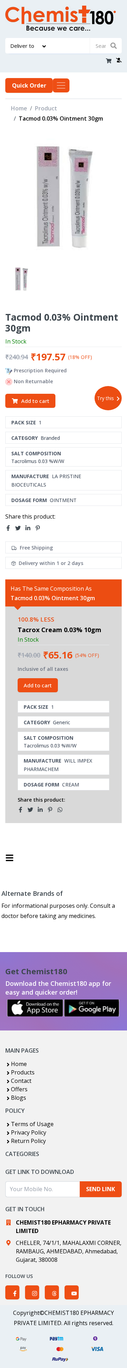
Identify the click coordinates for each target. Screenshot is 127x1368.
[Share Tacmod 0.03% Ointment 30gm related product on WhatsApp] (62, 810)
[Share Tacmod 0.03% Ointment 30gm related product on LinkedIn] (42, 810)
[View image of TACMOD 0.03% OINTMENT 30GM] (21, 279)
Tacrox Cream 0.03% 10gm (59, 629)
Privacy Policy (28, 1132)
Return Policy (28, 1141)
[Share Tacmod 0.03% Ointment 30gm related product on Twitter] (32, 810)
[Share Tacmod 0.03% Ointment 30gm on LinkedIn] (30, 528)
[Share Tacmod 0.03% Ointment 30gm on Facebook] (10, 528)
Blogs (18, 1098)
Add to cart (35, 400)
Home (19, 108)
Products (23, 1072)
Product (46, 108)
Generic (61, 722)
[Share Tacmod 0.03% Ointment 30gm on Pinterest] (40, 528)
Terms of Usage (32, 1124)
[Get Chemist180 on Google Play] (92, 1008)
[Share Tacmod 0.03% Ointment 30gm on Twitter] (20, 528)
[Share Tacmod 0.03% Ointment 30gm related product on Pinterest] (52, 810)
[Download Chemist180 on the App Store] (35, 1008)
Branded (50, 438)
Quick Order (29, 85)
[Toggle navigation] (61, 85)
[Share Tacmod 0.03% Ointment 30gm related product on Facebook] (23, 810)
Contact (21, 1081)
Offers (19, 1089)
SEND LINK (100, 1189)
